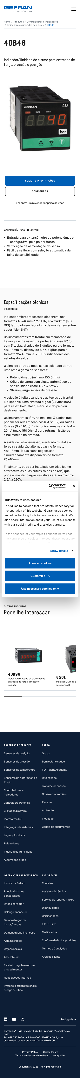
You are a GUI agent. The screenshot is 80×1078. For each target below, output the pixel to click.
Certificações (50, 916)
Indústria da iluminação (18, 851)
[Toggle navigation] (73, 9)
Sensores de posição (17, 753)
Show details (59, 550)
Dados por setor (13, 904)
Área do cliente (51, 956)
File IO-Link (49, 924)
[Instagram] (25, 1018)
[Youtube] (16, 1018)
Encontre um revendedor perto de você (40, 203)
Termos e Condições (54, 948)
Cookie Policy (50, 1052)
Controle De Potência (17, 802)
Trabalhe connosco (54, 786)
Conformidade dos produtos (59, 940)
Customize (37, 575)
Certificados (49, 932)
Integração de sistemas (18, 827)
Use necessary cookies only (40, 588)
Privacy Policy (30, 1052)
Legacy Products (14, 835)
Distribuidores (50, 907)
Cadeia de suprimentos (56, 826)
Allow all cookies (40, 563)
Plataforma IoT (13, 819)
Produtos (19, 21)
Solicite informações (40, 180)
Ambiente (48, 810)
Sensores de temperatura (19, 769)
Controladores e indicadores (42, 21)
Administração (13, 940)
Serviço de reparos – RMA (58, 899)
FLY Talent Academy (54, 769)
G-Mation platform (15, 811)
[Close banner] (74, 486)
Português (67, 1019)
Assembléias (11, 957)
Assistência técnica (54, 891)
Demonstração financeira (19, 932)
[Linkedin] (8, 1018)
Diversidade (49, 778)
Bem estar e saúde (53, 761)
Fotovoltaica (11, 843)
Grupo (46, 753)
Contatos (47, 883)
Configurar (40, 191)
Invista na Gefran (14, 883)
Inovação (48, 818)
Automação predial (15, 860)
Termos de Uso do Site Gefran (31, 1055)
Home (7, 21)
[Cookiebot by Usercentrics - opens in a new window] (49, 486)
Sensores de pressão (17, 761)
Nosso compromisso (54, 794)
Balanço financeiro (15, 912)
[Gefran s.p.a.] (18, 9)
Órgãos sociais (13, 949)
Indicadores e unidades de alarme (25, 25)
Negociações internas (17, 977)
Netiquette (59, 1055)
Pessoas (47, 802)
